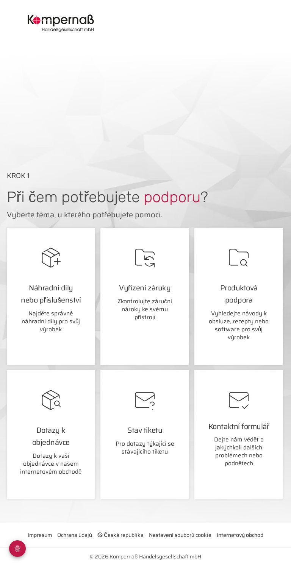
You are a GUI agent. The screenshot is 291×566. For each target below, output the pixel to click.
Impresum (40, 535)
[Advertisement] (155, 99)
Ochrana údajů (74, 535)
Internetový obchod (240, 535)
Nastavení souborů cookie (180, 535)
